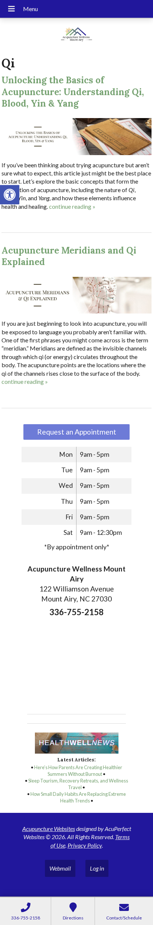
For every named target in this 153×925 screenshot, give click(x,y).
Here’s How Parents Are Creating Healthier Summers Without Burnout (78, 770)
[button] (9, 194)
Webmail (60, 868)
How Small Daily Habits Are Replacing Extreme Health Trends (78, 797)
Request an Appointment (76, 432)
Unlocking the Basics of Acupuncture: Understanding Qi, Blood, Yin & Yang (72, 91)
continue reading (72, 206)
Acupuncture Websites (48, 828)
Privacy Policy (85, 845)
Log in (97, 868)
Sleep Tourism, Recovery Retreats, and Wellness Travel (78, 784)
